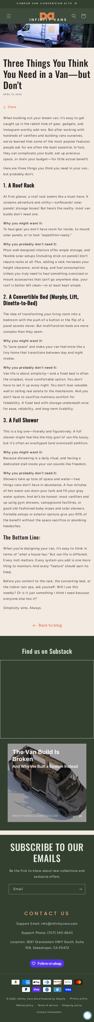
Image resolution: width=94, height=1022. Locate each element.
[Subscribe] (80, 889)
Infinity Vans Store (28, 998)
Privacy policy (79, 998)
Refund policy (24, 1005)
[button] (9, 16)
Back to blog (50, 625)
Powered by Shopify (53, 998)
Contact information (49, 1012)
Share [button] (12, 107)
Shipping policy (72, 1005)
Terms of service (48, 1005)
